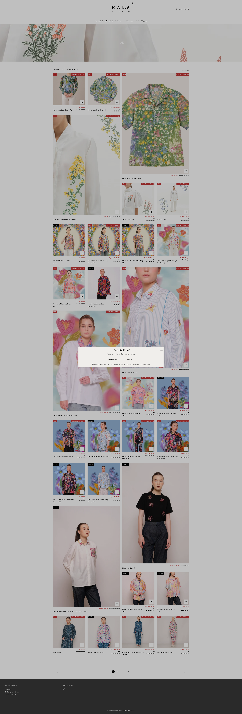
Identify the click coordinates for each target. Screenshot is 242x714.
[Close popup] (161, 349)
